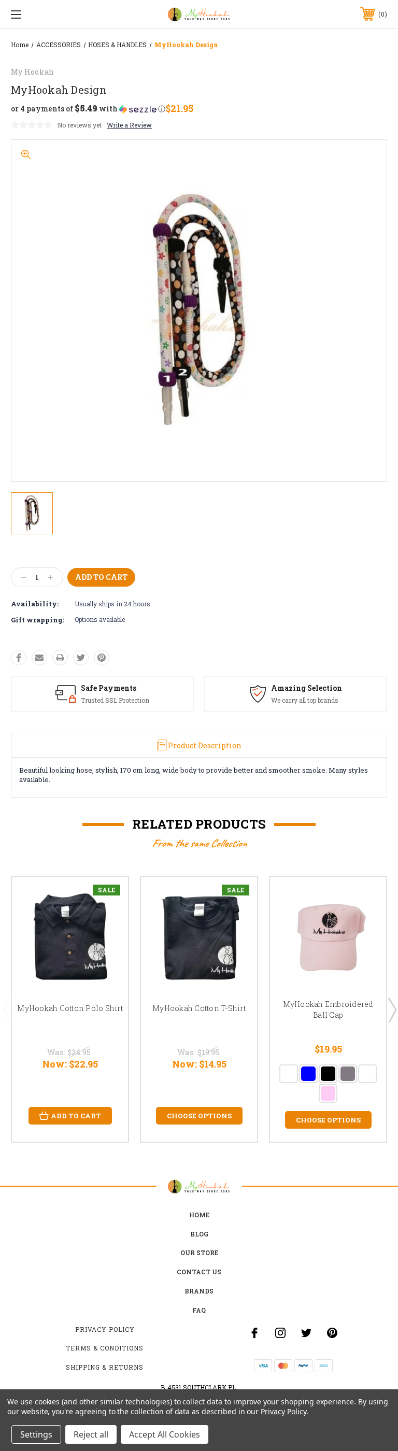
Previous (7, 1009)
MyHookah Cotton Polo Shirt (70, 1008)
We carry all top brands (304, 700)
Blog (199, 1234)
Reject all (91, 1434)
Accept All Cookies (164, 1434)
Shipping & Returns (105, 1367)
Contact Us (199, 1272)
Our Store (199, 1252)
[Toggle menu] (48, 14)
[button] (88, 109)
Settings (36, 1434)
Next (392, 1009)
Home (199, 1215)
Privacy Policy (105, 1329)
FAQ (199, 1310)
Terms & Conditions (105, 1348)
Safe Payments (108, 688)
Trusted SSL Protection (115, 700)
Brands (199, 1291)
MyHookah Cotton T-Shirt (199, 1008)
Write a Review (129, 125)
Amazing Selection (306, 688)
